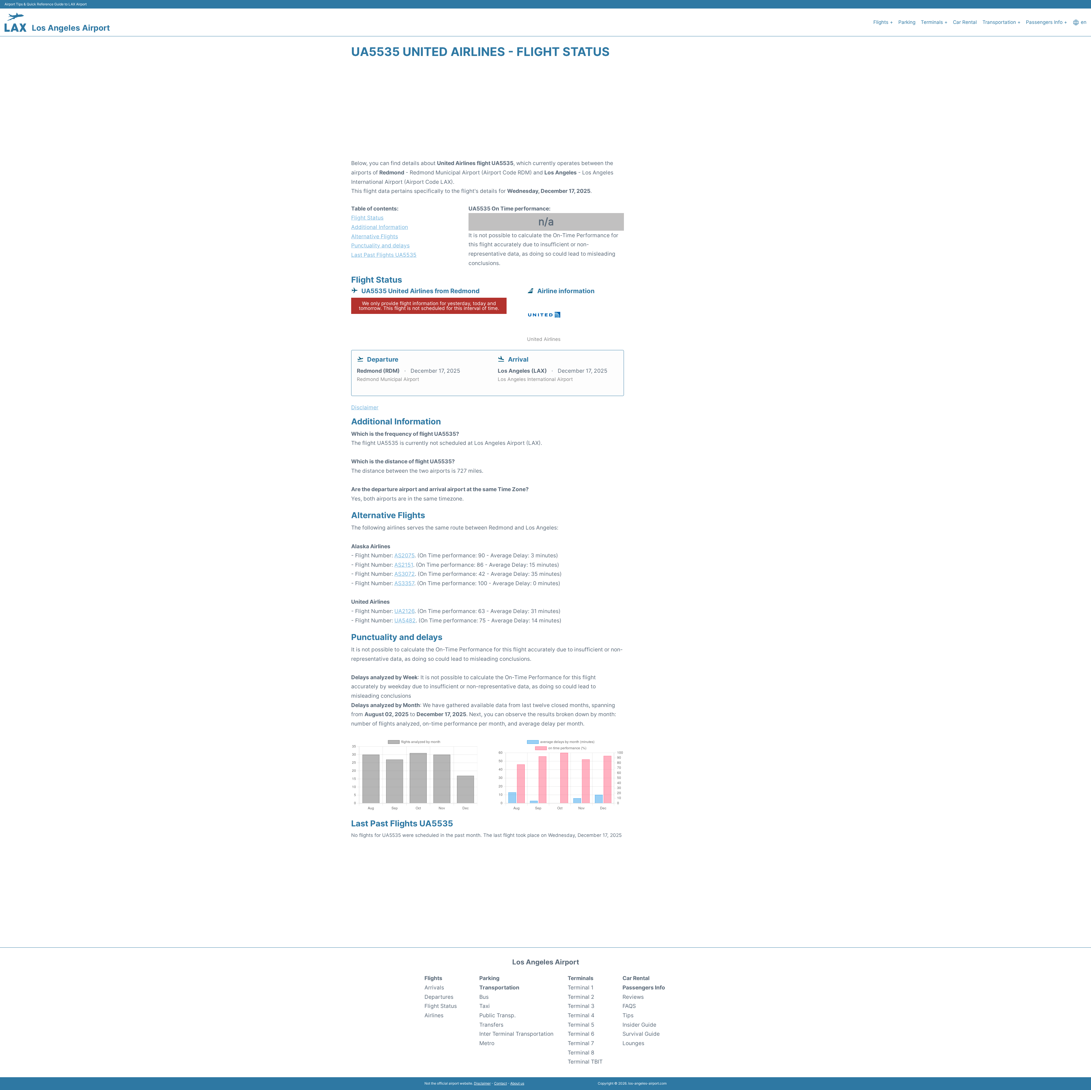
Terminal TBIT (585, 1061)
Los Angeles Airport (71, 28)
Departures (438, 996)
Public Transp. (497, 1015)
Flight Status (367, 217)
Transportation (499, 987)
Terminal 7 (581, 1043)
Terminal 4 (581, 1015)
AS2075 (404, 555)
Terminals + (934, 22)
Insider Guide (639, 1024)
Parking (906, 22)
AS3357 (404, 583)
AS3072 (404, 573)
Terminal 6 (581, 1033)
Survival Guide (641, 1033)
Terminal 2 (581, 996)
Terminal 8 (581, 1052)
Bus (484, 996)
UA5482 (405, 620)
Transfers (491, 1024)
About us (517, 1083)
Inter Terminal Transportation (516, 1033)
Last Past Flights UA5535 (384, 254)
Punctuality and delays (380, 245)
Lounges (633, 1043)
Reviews (633, 996)
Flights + (883, 22)
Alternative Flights (374, 236)
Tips (628, 1015)
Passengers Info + (1046, 22)
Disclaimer (482, 1083)
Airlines (434, 1015)
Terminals (581, 978)
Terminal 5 (581, 1024)
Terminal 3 (581, 1006)
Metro (486, 1043)
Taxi (484, 1006)
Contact (500, 1083)
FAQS (629, 1006)
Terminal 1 (581, 987)
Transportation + (1001, 22)
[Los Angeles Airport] (15, 22)
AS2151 (403, 564)
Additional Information (379, 227)
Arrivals (434, 987)
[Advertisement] (545, 112)
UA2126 (404, 611)
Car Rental (965, 22)
